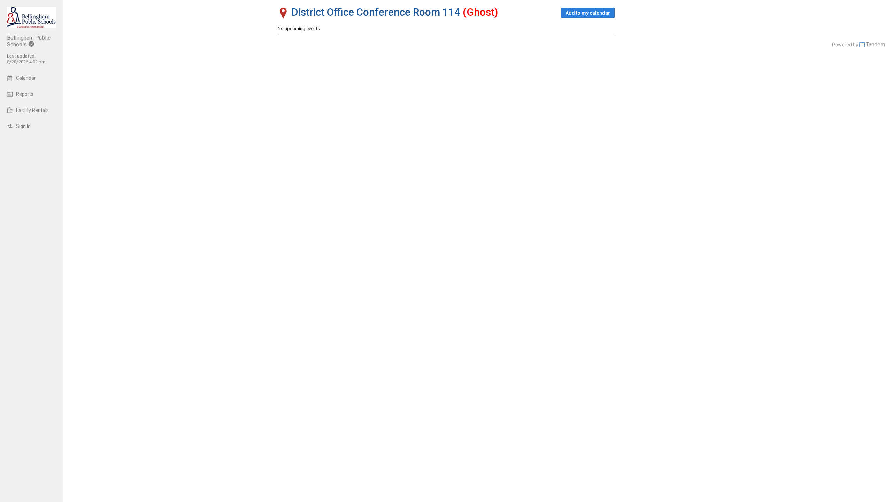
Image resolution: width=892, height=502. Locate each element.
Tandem (875, 44)
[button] (587, 13)
